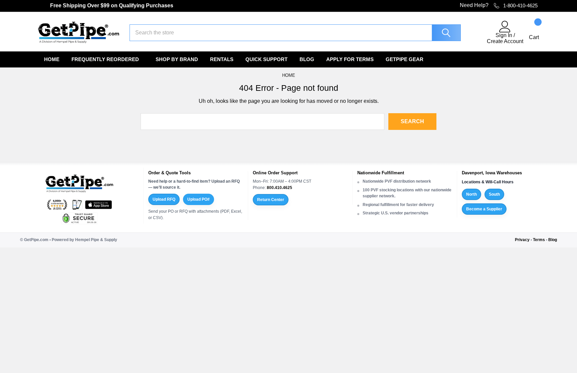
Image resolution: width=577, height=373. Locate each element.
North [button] (471, 194)
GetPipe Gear (404, 59)
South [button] (494, 194)
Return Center (270, 199)
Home (51, 59)
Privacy (522, 239)
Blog (307, 59)
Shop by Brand (177, 59)
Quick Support (266, 59)
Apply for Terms (350, 59)
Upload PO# (198, 199)
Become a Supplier (484, 209)
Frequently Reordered (105, 59)
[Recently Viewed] (478, 32)
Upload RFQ (164, 199)
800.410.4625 (279, 187)
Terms (539, 239)
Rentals (221, 59)
